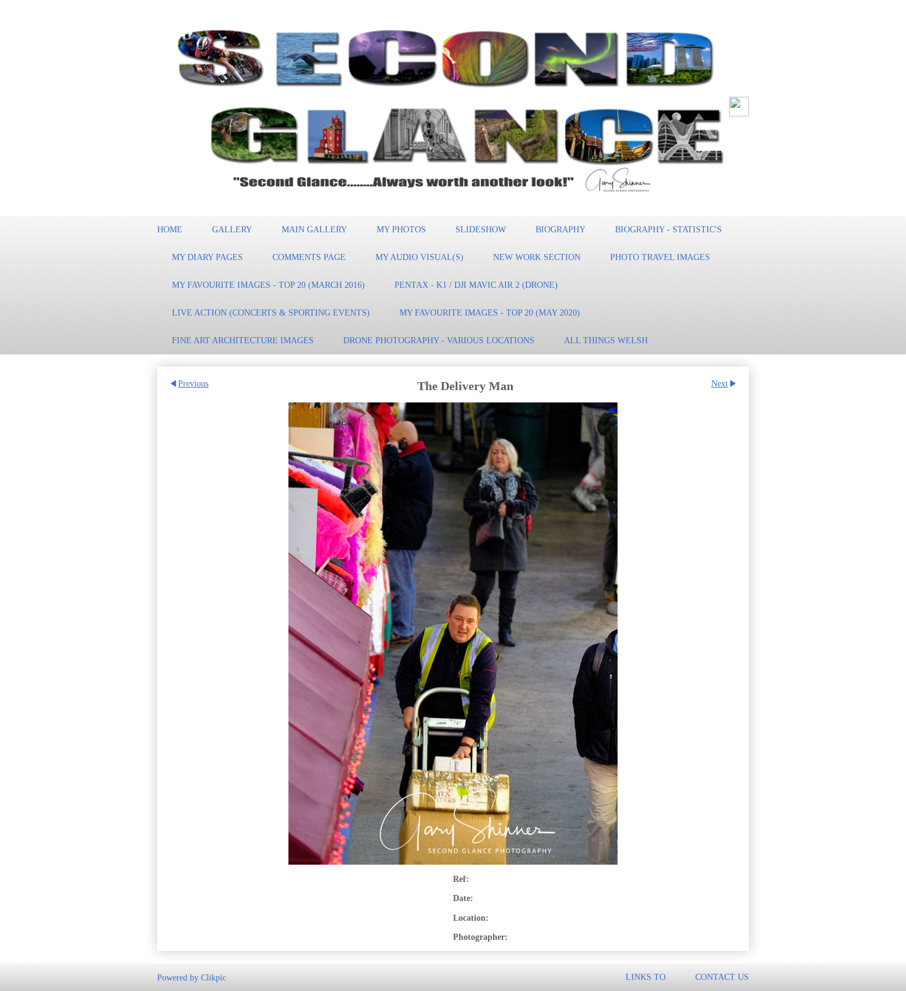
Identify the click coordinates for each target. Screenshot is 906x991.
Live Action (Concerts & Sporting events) (271, 312)
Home (169, 229)
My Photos (401, 229)
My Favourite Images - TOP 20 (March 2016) (268, 285)
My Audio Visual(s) (419, 257)
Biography (561, 229)
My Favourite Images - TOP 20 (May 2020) (489, 312)
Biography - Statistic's (668, 229)
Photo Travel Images (660, 257)
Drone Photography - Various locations (438, 340)
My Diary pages (207, 257)
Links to (646, 977)
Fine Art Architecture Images (243, 340)
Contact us (722, 977)
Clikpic (213, 977)
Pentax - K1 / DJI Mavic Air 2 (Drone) (476, 285)
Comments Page (309, 257)
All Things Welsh (606, 340)
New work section (537, 257)
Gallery (232, 229)
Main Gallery (314, 229)
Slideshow (480, 229)
